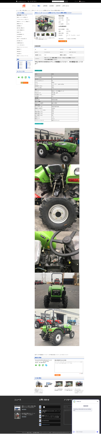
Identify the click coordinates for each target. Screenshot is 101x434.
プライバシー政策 (25, 432)
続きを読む (24, 409)
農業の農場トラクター (26, 10)
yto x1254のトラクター (64, 354)
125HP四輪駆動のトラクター (42, 354)
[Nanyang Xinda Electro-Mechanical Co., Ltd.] (24, 5)
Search (66, 1)
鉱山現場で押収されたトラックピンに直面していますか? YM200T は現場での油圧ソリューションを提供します (28, 414)
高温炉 (18, 32)
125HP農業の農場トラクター (53, 354)
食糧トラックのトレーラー (22, 55)
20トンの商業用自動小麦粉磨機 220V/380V (59, 390)
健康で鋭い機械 (20, 27)
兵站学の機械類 (20, 30)
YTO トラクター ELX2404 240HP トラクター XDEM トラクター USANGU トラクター (79, 391)
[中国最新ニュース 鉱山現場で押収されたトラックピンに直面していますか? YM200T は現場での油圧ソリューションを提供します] (17, 415)
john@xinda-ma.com (22, 1)
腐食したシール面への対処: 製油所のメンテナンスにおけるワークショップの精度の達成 (29, 406)
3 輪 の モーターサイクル (21, 47)
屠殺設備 (18, 51)
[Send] (97, 431)
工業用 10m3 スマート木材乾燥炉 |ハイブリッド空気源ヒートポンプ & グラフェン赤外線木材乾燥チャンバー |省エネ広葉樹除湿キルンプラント (39, 393)
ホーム (34, 5)
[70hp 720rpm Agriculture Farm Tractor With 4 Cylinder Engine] (45, 23)
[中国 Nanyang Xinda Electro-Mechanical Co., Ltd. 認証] (20, 64)
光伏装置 (18, 53)
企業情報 (45, 5)
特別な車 (18, 36)
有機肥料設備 (19, 42)
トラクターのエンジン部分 (22, 19)
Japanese (82, 1)
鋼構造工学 (19, 23)
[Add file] (74, 431)
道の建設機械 (19, 34)
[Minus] (97, 401)
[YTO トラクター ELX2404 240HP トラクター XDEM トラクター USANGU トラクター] (79, 383)
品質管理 (58, 5)
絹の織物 (18, 40)
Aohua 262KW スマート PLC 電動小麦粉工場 (69, 390)
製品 (39, 5)
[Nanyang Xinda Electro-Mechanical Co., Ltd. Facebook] (44, 407)
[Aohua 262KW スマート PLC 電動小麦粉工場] (69, 383)
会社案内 (51, 5)
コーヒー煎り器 (20, 45)
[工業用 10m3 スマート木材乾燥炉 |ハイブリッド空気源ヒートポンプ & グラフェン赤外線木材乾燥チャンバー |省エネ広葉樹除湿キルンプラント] (39, 383)
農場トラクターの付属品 (21, 17)
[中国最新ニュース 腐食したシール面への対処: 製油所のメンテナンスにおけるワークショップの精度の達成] (17, 408)
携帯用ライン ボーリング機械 (22, 21)
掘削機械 (18, 25)
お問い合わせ (65, 5)
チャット (62, 41)
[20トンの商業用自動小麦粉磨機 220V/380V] (59, 383)
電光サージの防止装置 (21, 38)
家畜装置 (18, 49)
